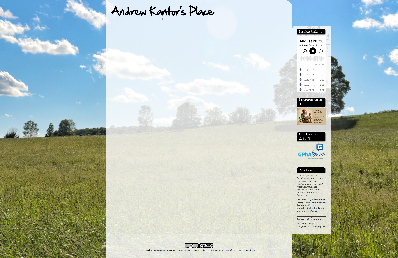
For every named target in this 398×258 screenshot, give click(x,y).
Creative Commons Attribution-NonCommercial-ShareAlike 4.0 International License (219, 250)
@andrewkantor (317, 199)
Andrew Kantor (159, 250)
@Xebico (311, 205)
